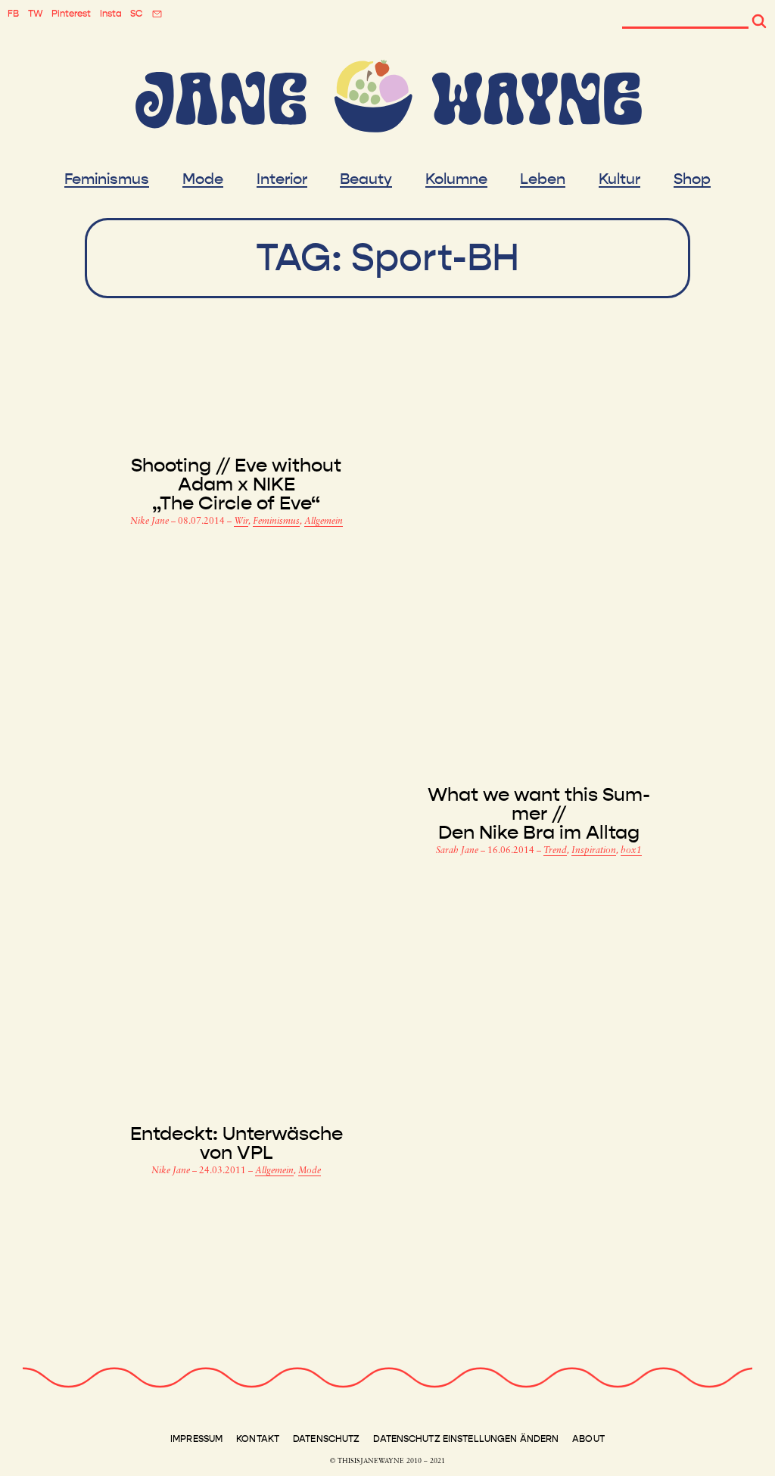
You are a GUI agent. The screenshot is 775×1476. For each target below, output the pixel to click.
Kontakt (257, 1439)
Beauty (366, 179)
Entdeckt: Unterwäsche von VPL (236, 1144)
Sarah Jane (458, 850)
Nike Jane (150, 521)
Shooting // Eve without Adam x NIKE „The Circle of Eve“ (236, 484)
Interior (282, 179)
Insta (111, 13)
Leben (542, 179)
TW (35, 13)
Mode (202, 179)
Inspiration (593, 850)
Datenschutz (326, 1439)
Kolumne (456, 179)
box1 (631, 850)
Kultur (619, 179)
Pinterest (71, 13)
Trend (555, 850)
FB (13, 13)
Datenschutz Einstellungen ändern (466, 1439)
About (588, 1439)
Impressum (196, 1439)
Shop (692, 179)
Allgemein (323, 521)
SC (136, 13)
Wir (241, 521)
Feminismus (106, 179)
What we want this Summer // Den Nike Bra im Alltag (539, 814)
